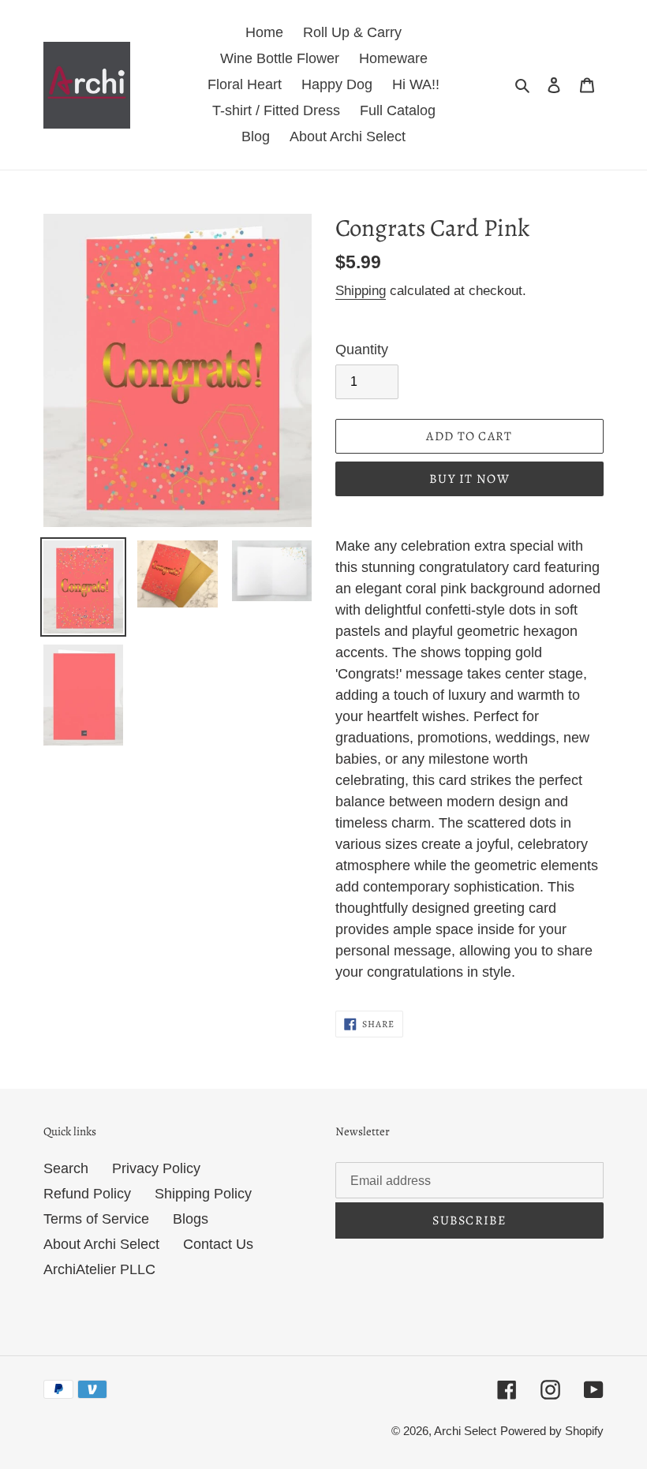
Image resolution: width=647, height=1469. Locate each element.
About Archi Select (101, 1244)
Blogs (190, 1219)
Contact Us (218, 1244)
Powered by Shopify (552, 1430)
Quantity (361, 349)
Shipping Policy (203, 1194)
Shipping (360, 290)
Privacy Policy (156, 1168)
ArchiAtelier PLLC (99, 1269)
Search (65, 1168)
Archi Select (465, 1430)
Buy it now (469, 479)
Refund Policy (87, 1194)
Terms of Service (96, 1219)
